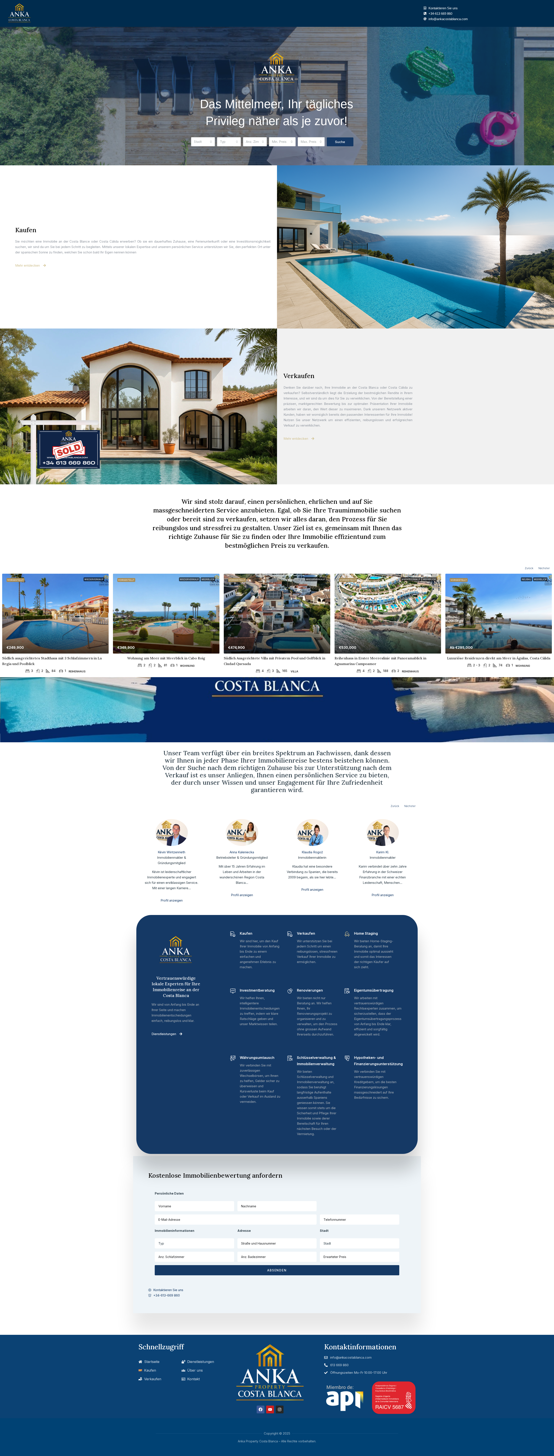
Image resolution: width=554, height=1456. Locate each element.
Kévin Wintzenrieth (171, 852)
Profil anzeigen (172, 900)
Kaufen (25, 230)
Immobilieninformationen (174, 1230)
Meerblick (207, 579)
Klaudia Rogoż (312, 852)
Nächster (544, 568)
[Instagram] (279, 1409)
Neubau (526, 579)
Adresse (244, 1230)
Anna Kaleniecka (242, 852)
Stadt (324, 1230)
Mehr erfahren (251, 1111)
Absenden (277, 1270)
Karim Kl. (382, 852)
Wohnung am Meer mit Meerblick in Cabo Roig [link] (166, 658)
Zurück (529, 568)
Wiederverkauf (93, 579)
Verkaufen (298, 376)
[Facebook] (260, 1409)
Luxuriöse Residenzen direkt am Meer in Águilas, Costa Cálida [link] (498, 658)
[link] (55, 614)
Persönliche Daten (169, 1193)
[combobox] (203, 141)
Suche (340, 142)
